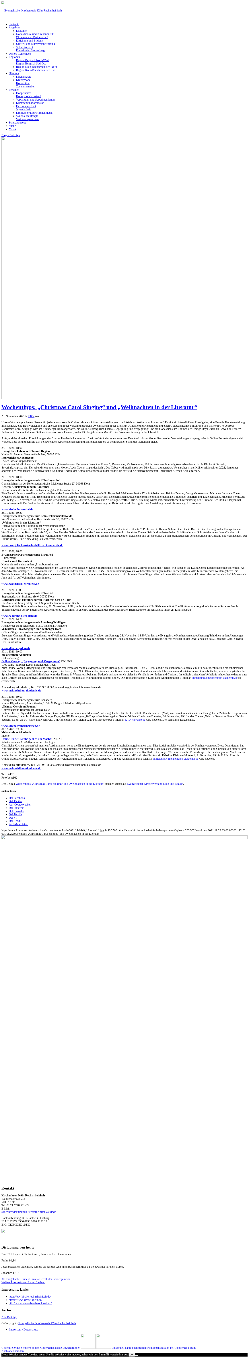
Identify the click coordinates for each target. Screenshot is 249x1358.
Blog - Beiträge (10, 135)
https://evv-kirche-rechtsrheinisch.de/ (30, 1296)
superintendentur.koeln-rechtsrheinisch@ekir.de (28, 1211)
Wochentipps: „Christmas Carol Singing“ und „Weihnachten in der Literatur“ (99, 407)
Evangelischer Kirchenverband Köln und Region (155, 783)
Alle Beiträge (9, 1317)
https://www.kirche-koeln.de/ (25, 1299)
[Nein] (136, 1355)
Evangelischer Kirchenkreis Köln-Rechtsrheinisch (47, 1323)
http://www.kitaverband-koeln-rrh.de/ (30, 1303)
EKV (31, 416)
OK (131, 1354)
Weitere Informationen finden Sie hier (23, 1282)
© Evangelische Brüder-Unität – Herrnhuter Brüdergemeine (35, 1279)
